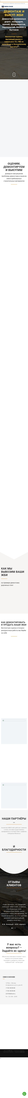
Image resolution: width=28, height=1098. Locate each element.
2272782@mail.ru (10, 994)
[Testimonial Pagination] (13, 928)
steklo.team (22, 1051)
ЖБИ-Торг (10, 1050)
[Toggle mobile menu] (26, 6)
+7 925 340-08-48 (10, 988)
